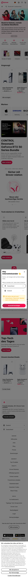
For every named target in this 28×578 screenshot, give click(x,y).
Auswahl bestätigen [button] (14, 305)
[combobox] (14, 286)
